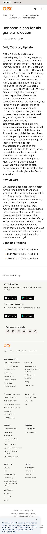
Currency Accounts (10, 386)
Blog (26, 404)
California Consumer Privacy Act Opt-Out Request (10, 483)
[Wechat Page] (24, 331)
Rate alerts (7, 411)
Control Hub (28, 362)
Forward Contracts (10, 380)
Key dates (28, 474)
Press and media (30, 432)
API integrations (30, 429)
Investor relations (30, 478)
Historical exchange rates (12, 407)
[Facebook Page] (8, 331)
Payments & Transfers (11, 366)
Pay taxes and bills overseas (13, 448)
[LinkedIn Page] (13, 331)
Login (35, 9)
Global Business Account (12, 362)
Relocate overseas (10, 444)
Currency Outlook (30, 397)
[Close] (36, 519)
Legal (5, 471)
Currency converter (10, 401)
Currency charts (9, 414)
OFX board (7, 493)
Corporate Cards (9, 369)
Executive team (9, 497)
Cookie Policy (11, 532)
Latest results (29, 471)
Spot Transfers (8, 376)
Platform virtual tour (10, 397)
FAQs (11, 351)
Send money (8, 432)
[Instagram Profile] (35, 331)
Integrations (28, 378)
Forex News (28, 401)
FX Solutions (8, 373)
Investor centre (29, 467)
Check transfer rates (10, 429)
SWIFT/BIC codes (9, 418)
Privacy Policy (8, 478)
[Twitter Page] (19, 331)
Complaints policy (9, 474)
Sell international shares (11, 457)
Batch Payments (29, 375)
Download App (29, 385)
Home (5, 15)
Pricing (26, 382)
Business (7, 2)
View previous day (12, 275)
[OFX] (7, 8)
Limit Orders (8, 383)
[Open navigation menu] (42, 9)
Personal (17, 2)
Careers (6, 500)
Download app (8, 435)
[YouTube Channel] (30, 331)
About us (6, 467)
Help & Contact (21, 351)
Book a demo (32, 351)
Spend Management (30, 366)
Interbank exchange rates (12, 404)
